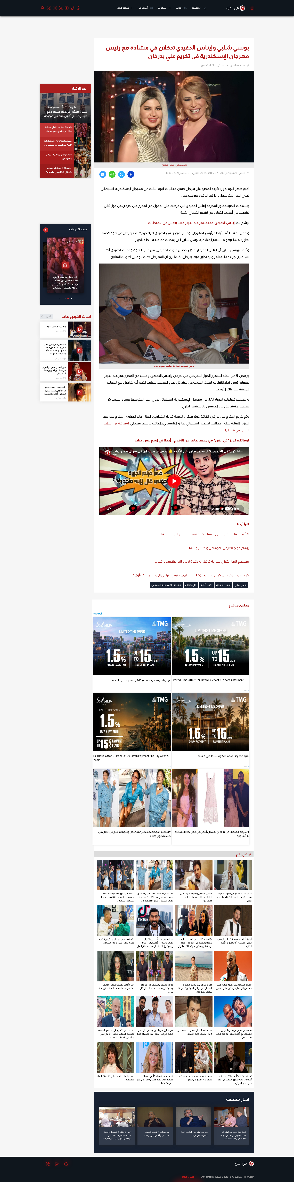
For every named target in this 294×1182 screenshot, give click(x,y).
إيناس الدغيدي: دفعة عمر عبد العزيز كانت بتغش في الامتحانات (191, 223)
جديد (179, 7)
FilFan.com (248, 1176)
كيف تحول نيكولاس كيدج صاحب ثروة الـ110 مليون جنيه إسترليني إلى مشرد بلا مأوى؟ (191, 575)
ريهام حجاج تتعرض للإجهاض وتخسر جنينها (219, 548)
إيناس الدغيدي (223, 585)
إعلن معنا (188, 1176)
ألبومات (144, 7)
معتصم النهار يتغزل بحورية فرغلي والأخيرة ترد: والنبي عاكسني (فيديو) (201, 561)
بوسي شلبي (241, 585)
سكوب (162, 7)
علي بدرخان (190, 585)
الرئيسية (197, 7)
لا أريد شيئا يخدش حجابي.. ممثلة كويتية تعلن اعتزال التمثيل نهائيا (205, 534)
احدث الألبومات (78, 229)
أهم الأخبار (79, 88)
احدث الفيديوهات (68, 316)
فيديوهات (123, 7)
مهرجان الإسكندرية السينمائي (166, 585)
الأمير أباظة (206, 585)
